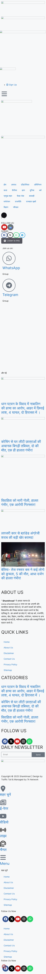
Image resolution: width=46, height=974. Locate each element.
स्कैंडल (15, 207)
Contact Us (9, 659)
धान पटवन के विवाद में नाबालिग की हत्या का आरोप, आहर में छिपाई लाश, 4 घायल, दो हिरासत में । (22, 408)
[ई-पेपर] (3, 802)
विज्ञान (6, 207)
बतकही (31, 196)
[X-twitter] (11, 741)
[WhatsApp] (8, 258)
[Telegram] (8, 285)
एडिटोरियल (25, 184)
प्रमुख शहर (8, 196)
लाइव (3, 836)
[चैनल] (3, 844)
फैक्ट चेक (20, 196)
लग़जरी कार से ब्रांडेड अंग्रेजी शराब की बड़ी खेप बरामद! (20, 535)
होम (5, 184)
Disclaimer (9, 653)
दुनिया (32, 190)
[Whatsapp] (29, 741)
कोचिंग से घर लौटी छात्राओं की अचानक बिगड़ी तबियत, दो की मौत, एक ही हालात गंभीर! (21, 445)
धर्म (40, 190)
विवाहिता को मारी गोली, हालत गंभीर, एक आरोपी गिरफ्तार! (19, 502)
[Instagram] (23, 741)
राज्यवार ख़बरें (31, 201)
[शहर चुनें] (3, 789)
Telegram (10, 295)
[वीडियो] (3, 816)
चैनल (3, 849)
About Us (8, 647)
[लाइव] (3, 830)
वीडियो (4, 822)
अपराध (13, 184)
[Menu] (3, 857)
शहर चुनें (5, 794)
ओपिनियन (37, 184)
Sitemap (8, 670)
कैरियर (14, 190)
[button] (4, 235)
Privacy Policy (10, 664)
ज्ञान (23, 190)
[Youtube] (4, 227)
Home (7, 642)
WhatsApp (11, 268)
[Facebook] (5, 741)
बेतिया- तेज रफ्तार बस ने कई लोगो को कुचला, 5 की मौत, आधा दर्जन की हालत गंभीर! (22, 573)
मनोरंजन (7, 201)
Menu (4, 863)
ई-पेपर (4, 808)
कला (5, 190)
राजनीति (18, 201)
